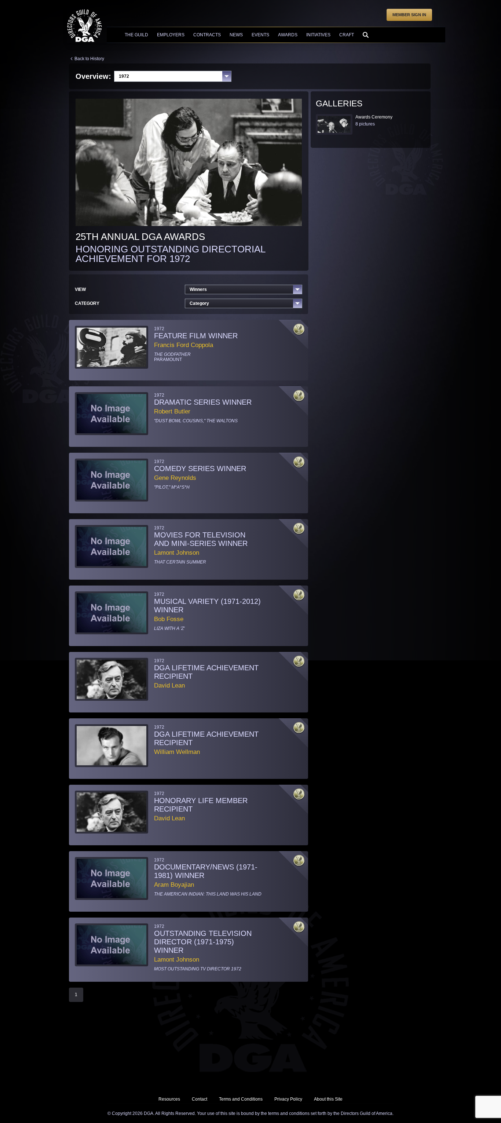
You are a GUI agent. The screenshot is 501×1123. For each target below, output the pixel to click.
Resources (169, 1099)
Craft (346, 34)
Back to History (89, 58)
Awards (287, 34)
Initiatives (318, 34)
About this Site (328, 1099)
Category (199, 303)
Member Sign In (409, 14)
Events (260, 34)
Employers (170, 34)
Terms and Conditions (241, 1099)
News (236, 34)
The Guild (136, 34)
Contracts (207, 34)
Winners (198, 289)
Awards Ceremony (373, 117)
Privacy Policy (288, 1099)
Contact (199, 1099)
